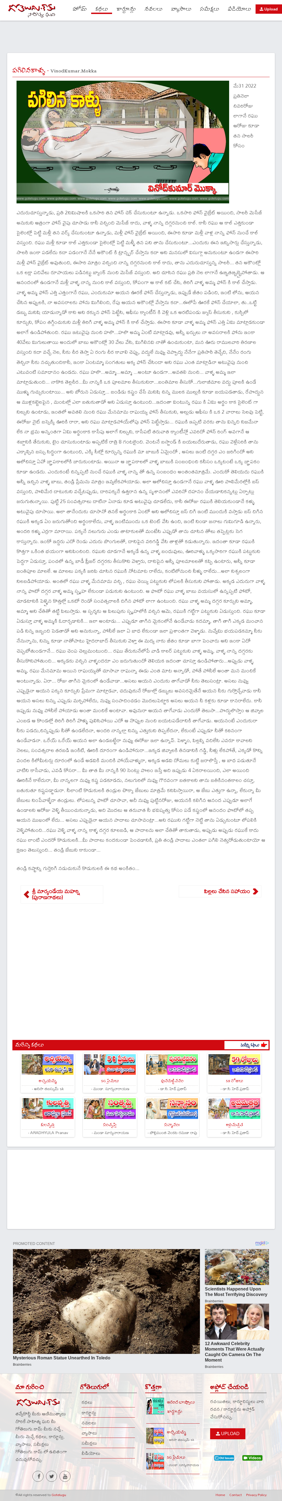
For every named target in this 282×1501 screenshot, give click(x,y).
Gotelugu (58, 1494)
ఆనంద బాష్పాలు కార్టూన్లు (181, 1407)
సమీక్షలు (209, 9)
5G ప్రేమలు (110, 1081)
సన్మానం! (172, 1125)
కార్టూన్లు (126, 9)
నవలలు (153, 9)
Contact (235, 1494)
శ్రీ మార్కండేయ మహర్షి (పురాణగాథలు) (56, 894)
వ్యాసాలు (181, 9)
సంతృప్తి (109, 1125)
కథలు (101, 9)
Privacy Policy (256, 1494)
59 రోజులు (234, 1081)
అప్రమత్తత (234, 1125)
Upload (270, 9)
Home (220, 1494)
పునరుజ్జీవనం (172, 1081)
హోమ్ (80, 9)
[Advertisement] (141, 36)
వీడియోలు (239, 9)
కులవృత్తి (48, 1125)
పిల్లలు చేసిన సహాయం (227, 891)
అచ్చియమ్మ (48, 1081)
